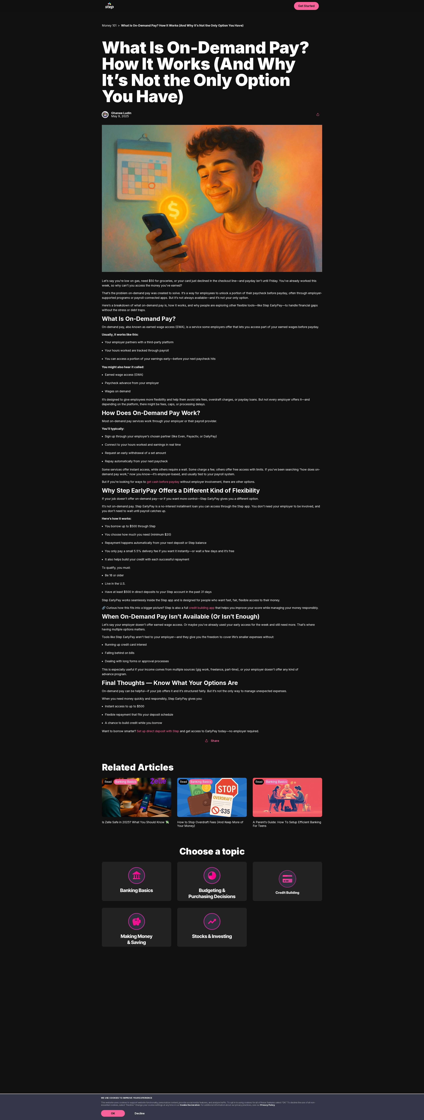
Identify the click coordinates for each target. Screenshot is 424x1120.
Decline (140, 1113)
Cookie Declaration (190, 1105)
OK (113, 1113)
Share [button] (215, 740)
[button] (318, 114)
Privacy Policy (267, 1105)
